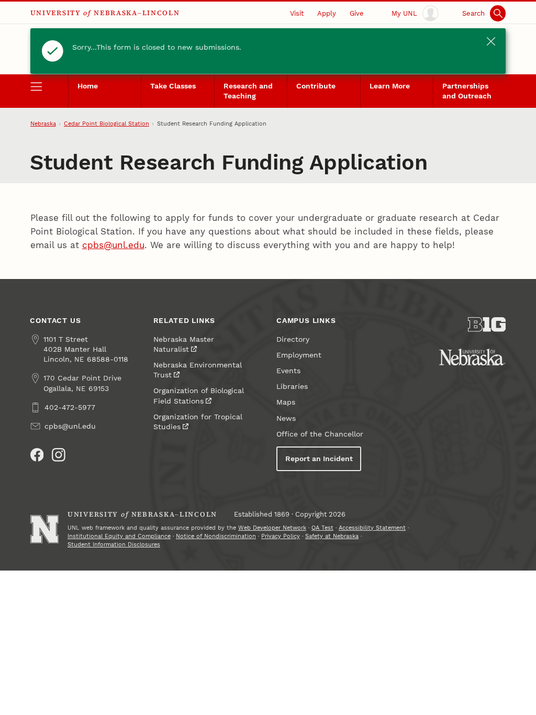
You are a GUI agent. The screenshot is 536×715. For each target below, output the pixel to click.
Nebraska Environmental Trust (197, 370)
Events (288, 370)
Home (87, 86)
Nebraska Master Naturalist (183, 344)
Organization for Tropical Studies (197, 421)
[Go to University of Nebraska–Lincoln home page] (44, 529)
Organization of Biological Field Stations (198, 395)
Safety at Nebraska (332, 536)
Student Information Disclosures (114, 544)
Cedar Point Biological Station (106, 123)
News (286, 418)
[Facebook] (37, 455)
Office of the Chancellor (319, 434)
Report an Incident (319, 458)
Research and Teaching (248, 91)
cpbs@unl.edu (113, 245)
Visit (297, 13)
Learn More (390, 86)
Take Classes (173, 86)
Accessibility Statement (372, 527)
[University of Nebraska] (472, 357)
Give (357, 13)
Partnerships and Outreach (467, 91)
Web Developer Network (272, 527)
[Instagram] (58, 455)
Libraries (292, 386)
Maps (285, 402)
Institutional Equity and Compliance (119, 536)
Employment (298, 355)
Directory (292, 339)
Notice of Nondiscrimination (216, 536)
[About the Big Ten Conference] (487, 324)
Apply (326, 13)
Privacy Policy (280, 536)
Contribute (316, 86)
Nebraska (43, 123)
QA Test (322, 527)
